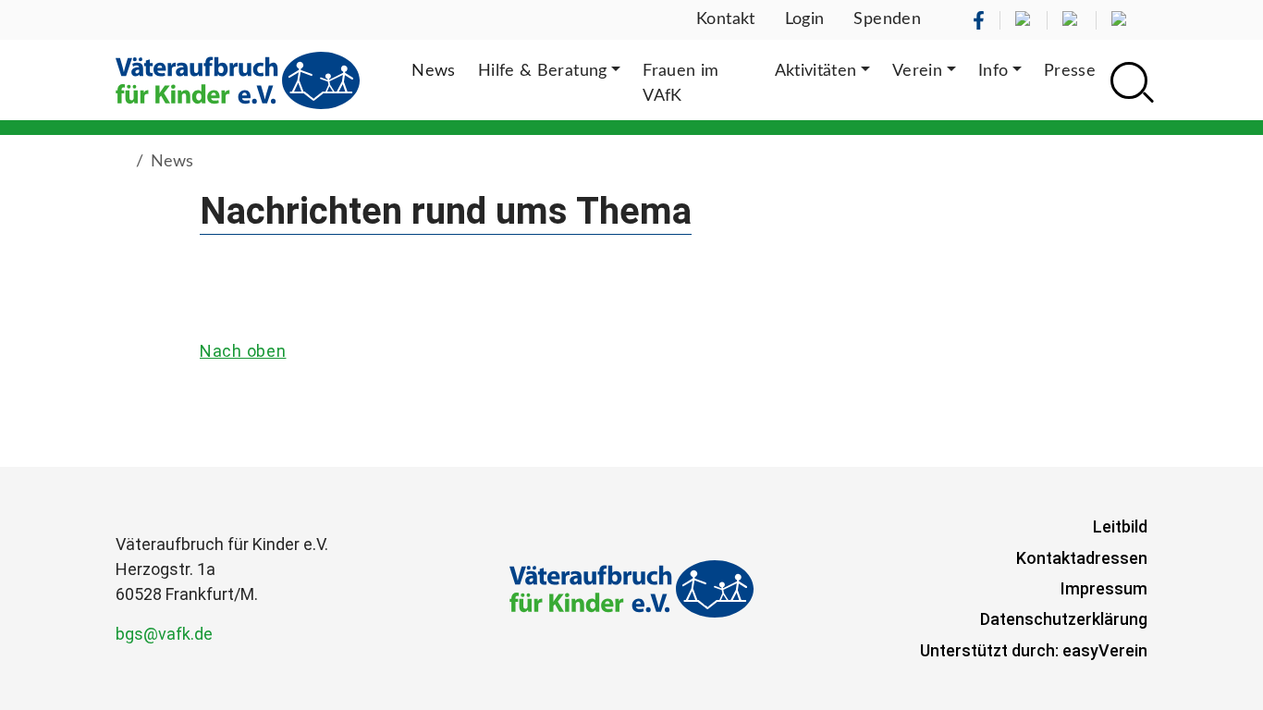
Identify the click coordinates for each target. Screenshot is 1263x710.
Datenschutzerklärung (1063, 619)
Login (805, 19)
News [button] (433, 71)
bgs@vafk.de (164, 633)
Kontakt (725, 19)
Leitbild (1120, 526)
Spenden (887, 19)
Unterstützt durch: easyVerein (1033, 650)
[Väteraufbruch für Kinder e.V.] (238, 80)
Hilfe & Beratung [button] (542, 71)
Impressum (1104, 588)
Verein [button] (917, 71)
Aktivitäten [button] (816, 71)
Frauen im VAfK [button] (680, 83)
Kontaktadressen (1081, 558)
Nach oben (243, 351)
